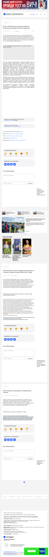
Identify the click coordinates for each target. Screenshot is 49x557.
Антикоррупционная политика (10, 551)
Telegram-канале (9, 120)
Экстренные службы (28, 496)
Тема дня (6, 22)
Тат (37, 14)
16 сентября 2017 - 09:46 (7, 395)
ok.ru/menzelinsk (13, 138)
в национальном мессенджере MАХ (12, 126)
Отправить (30, 183)
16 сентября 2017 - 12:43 (7, 275)
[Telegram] (11, 164)
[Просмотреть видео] (7, 246)
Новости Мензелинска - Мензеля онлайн (13, 135)
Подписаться (31, 551)
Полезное (19, 496)
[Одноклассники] (8, 164)
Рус (31, 14)
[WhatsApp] (14, 164)
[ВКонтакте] (5, 164)
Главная (5, 496)
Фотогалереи (11, 496)
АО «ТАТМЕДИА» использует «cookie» (11, 552)
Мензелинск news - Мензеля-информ (15, 133)
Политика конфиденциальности (10, 554)
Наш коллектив (38, 496)
